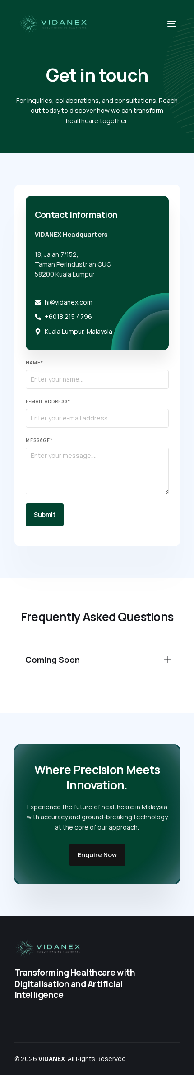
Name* (34, 363)
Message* (39, 440)
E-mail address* (48, 401)
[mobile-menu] (166, 24)
